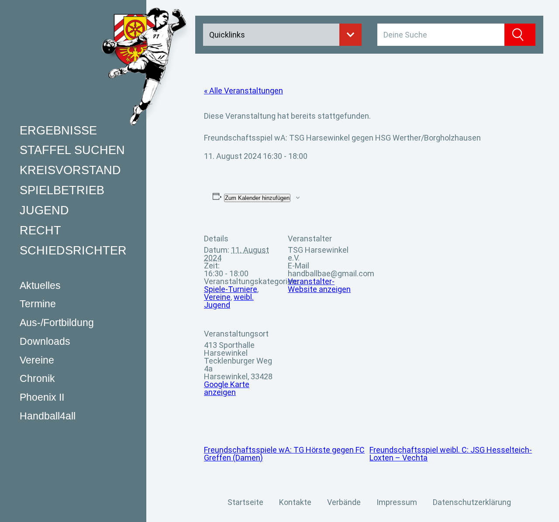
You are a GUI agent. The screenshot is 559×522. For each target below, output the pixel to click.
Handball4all (48, 415)
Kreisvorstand (70, 170)
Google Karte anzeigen (226, 388)
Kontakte (295, 502)
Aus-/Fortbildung (57, 322)
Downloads (45, 341)
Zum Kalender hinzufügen (257, 198)
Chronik (37, 378)
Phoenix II (42, 397)
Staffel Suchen (72, 150)
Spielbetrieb (62, 190)
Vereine (37, 359)
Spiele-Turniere (230, 289)
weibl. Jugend (229, 300)
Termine (38, 304)
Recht (40, 230)
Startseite (245, 502)
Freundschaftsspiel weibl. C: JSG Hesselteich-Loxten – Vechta (450, 453)
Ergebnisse (58, 130)
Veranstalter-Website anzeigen (319, 285)
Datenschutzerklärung (472, 502)
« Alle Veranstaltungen (243, 90)
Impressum (396, 502)
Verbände (344, 502)
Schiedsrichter (73, 250)
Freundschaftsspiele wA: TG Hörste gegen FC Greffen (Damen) (284, 453)
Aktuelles (40, 285)
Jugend (44, 210)
